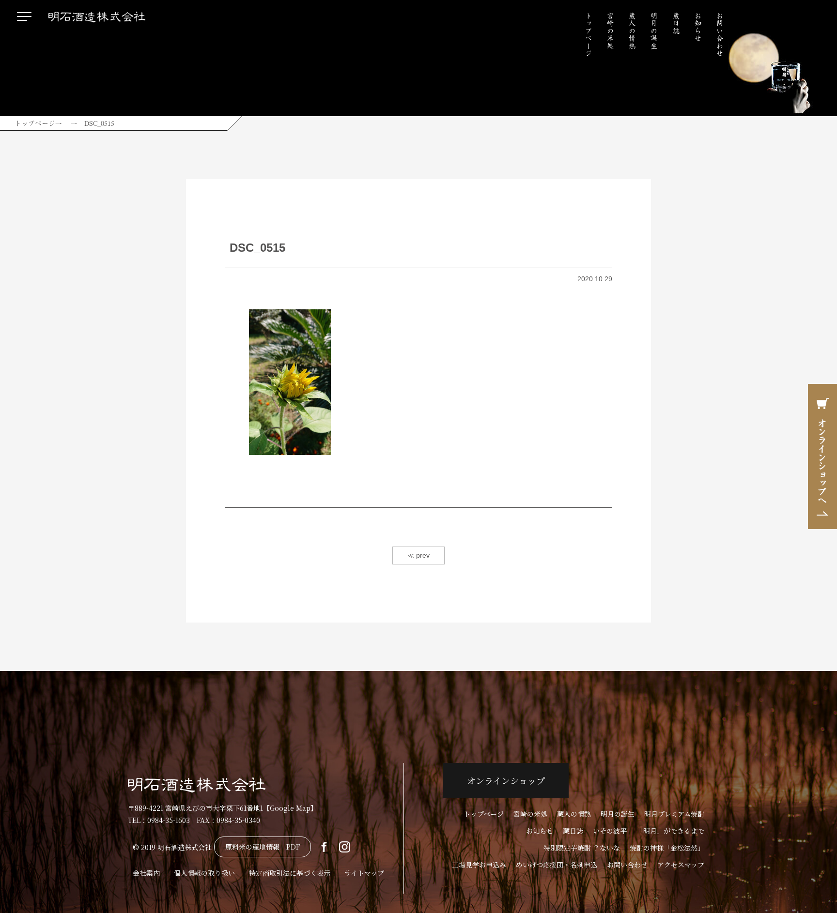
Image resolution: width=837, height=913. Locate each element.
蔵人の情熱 (632, 30)
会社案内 (146, 873)
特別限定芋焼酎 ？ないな (581, 847)
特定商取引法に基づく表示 (289, 873)
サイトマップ (364, 873)
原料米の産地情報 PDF (262, 847)
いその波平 (610, 831)
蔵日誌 (676, 23)
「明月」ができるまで (670, 831)
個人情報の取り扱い (204, 873)
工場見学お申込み (479, 864)
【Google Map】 (290, 808)
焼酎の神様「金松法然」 (667, 847)
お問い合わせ (720, 34)
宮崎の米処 (610, 30)
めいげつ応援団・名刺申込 (556, 864)
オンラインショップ (506, 780)
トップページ (588, 34)
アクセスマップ (680, 864)
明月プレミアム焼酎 (674, 814)
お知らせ (698, 27)
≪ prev (418, 555)
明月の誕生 (654, 30)
